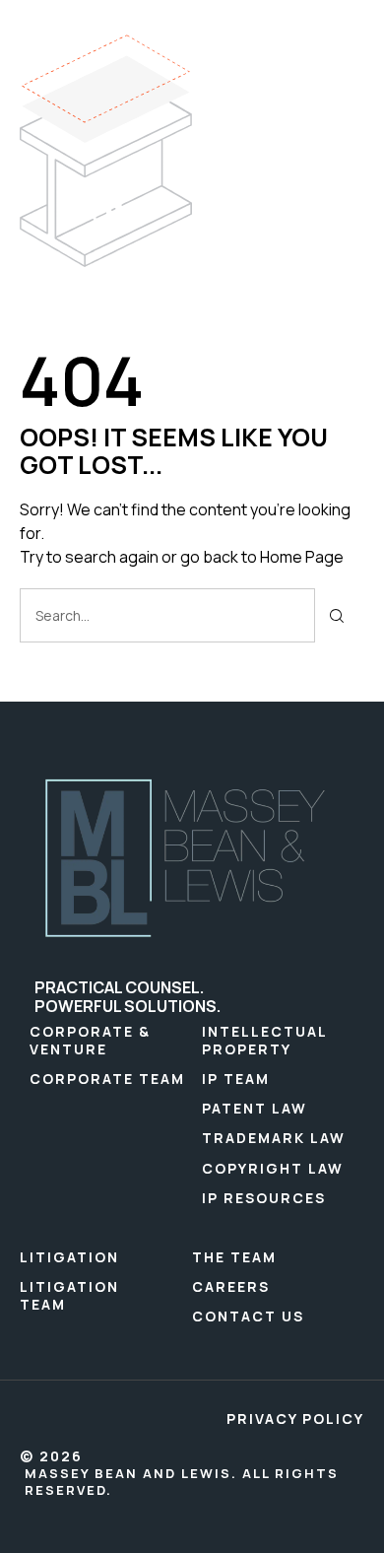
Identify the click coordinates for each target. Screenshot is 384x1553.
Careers (231, 1286)
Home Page (302, 557)
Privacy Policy (295, 1419)
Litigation (69, 1257)
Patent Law (254, 1108)
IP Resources (264, 1197)
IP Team (236, 1078)
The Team (234, 1257)
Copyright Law (273, 1168)
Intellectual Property (264, 1040)
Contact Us (248, 1316)
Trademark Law (274, 1137)
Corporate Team (107, 1078)
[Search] (337, 615)
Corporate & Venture (90, 1040)
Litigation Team (69, 1295)
